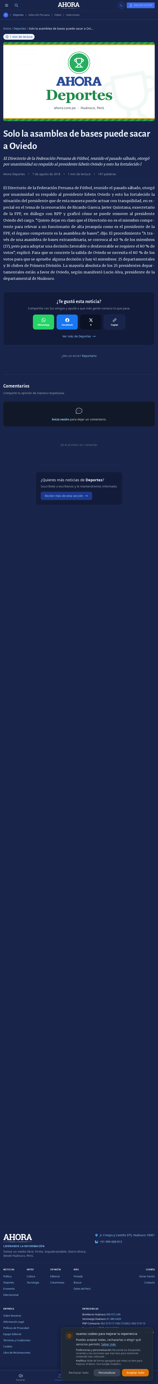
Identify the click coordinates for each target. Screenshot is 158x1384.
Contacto (149, 1282)
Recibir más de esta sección (64, 496)
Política (7, 1276)
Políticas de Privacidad (16, 1328)
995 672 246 (113, 1314)
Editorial (55, 1276)
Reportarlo (89, 356)
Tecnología (33, 1282)
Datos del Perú (82, 1288)
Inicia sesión (60, 419)
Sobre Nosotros (12, 1315)
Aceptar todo (135, 1373)
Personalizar (107, 1373)
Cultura (31, 1276)
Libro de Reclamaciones (16, 1352)
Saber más (108, 1344)
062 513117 (107, 1323)
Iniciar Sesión (147, 1276)
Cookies (7, 1346)
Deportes (18, 15)
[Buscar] (16, 5)
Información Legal (13, 1322)
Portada (78, 1276)
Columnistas (57, 1282)
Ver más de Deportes (76, 336)
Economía (9, 1288)
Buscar (78, 1282)
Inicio (7, 28)
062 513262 (123, 1323)
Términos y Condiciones (16, 1340)
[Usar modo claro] (121, 5)
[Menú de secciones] (6, 5)
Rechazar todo (78, 1373)
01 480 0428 (114, 1319)
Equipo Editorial (12, 1334)
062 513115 (138, 1323)
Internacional (11, 1295)
